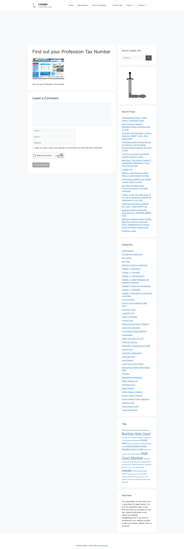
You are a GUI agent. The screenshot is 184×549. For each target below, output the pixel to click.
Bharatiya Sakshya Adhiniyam (134, 265)
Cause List (127, 437)
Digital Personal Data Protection (135, 324)
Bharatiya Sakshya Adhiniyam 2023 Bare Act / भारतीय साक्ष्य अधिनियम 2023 (136, 213)
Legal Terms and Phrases (133, 364)
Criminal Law (117, 5)
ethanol (146, 449)
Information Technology (138, 464)
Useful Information (130, 410)
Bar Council (127, 258)
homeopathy (146, 458)
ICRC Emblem (125, 462)
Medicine (126, 374)
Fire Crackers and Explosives (134, 331)
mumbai (127, 470)
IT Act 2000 (135, 467)
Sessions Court (128, 403)
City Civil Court (128, 300)
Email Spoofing (133, 446)
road (143, 476)
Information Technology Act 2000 (136, 346)
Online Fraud (130, 474)
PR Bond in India (129, 231)
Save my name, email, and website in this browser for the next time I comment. (69, 148)
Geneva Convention (135, 454)
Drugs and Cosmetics (131, 328)
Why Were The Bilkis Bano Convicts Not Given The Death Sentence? (135, 188)
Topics (129, 5)
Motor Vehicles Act (130, 381)
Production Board (142, 474)
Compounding (147, 437)
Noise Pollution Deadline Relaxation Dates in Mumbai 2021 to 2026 (136, 127)
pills (136, 474)
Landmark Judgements (132, 353)
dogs (129, 443)
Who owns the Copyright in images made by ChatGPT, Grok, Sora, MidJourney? (137, 136)
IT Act (129, 467)
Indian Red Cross (126, 464)
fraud (128, 454)
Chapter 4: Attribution (131, 290)
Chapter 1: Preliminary (131, 269)
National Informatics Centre (139, 471)
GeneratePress (102, 546)
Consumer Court (129, 310)
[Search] (149, 58)
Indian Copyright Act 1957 (133, 339)
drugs (132, 443)
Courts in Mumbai (99, 5)
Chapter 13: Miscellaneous (133, 276)
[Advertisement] (92, 27)
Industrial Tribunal (129, 342)
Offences (124, 474)
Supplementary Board (140, 479)
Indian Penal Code (146, 462)
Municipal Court (128, 385)
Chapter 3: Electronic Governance (136, 286)
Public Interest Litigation (132, 392)
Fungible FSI (127, 169)
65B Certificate (126, 430)
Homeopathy (127, 335)
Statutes (141, 5)
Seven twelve (130, 479)
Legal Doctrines (128, 357)
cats (123, 437)
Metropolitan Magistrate (132, 377)
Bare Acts (126, 262)
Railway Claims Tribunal (132, 396)
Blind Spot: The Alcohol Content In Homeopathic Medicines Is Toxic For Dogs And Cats (136, 163)
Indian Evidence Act (135, 462)
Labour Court (127, 349)
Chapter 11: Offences (131, 272)
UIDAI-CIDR (125, 482)
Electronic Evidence (140, 443)
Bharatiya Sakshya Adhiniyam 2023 (140, 430)
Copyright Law (128, 313)
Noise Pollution (128, 388)
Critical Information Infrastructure (131, 440)
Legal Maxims (128, 360)
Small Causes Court (130, 406)
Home (71, 5)
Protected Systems (127, 476)
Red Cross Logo (137, 476)
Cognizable (134, 437)
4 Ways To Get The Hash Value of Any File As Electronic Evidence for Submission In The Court (136, 197)
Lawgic (43, 4)
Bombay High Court (136, 433)
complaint (140, 437)
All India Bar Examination (132, 254)
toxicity (149, 479)
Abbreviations (83, 5)
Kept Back (141, 467)
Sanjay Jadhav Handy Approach (135, 399)
